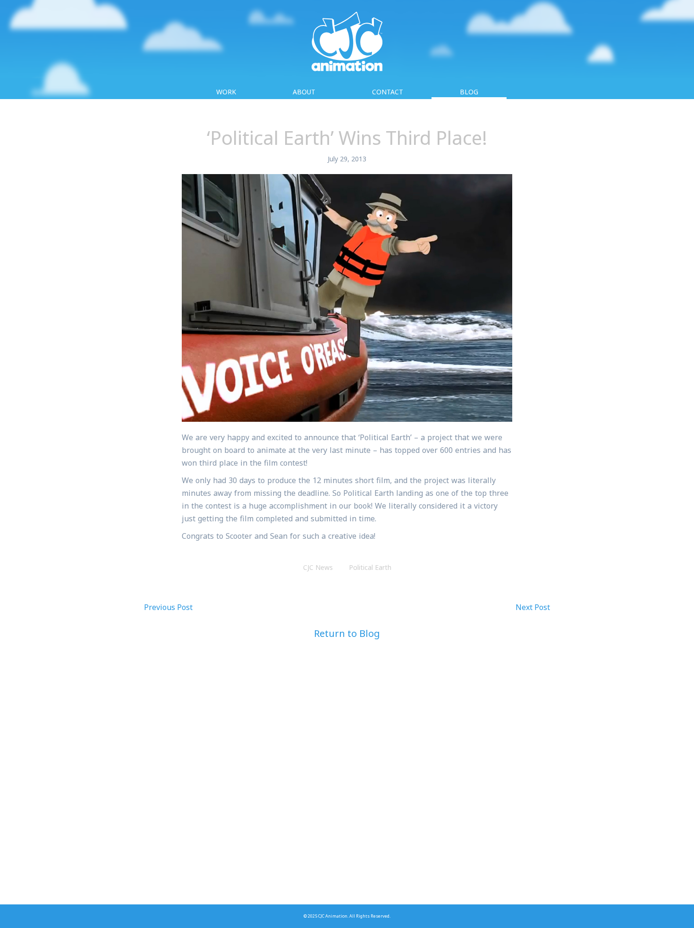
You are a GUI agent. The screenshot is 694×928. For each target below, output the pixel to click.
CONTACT (387, 91)
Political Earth (370, 567)
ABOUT (304, 91)
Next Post (533, 607)
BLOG (469, 91)
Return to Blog (347, 633)
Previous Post (168, 607)
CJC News (318, 567)
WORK (226, 91)
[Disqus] (347, 783)
